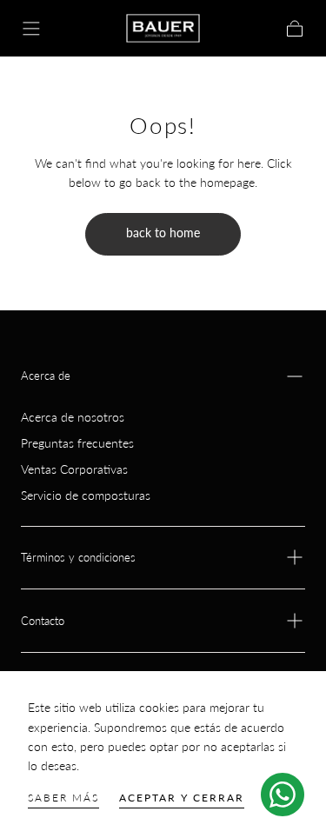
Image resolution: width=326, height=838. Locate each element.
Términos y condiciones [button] (78, 557)
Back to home (163, 232)
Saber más (63, 797)
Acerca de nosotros (72, 416)
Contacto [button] (42, 621)
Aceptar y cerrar (181, 797)
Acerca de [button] (45, 375)
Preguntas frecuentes (77, 443)
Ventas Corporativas (74, 469)
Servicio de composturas (85, 495)
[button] (31, 28)
